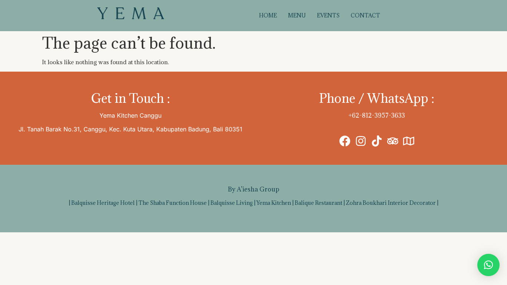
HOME (268, 15)
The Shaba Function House (172, 202)
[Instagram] (361, 141)
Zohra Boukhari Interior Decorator (391, 202)
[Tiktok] (377, 141)
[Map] (409, 141)
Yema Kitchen (273, 202)
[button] (488, 265)
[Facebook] (345, 141)
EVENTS (328, 15)
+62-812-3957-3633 (377, 115)
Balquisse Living (231, 202)
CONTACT (365, 15)
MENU (297, 15)
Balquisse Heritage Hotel (103, 202)
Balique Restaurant (318, 202)
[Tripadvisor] (393, 141)
